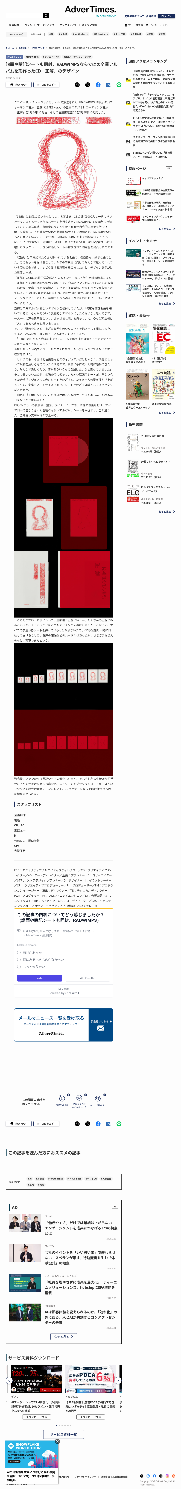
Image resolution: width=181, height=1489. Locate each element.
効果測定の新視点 (162, 404)
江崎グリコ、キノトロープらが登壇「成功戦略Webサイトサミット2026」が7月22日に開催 (158, 275)
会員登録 (151, 16)
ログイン (166, 16)
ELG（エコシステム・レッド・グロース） (155, 489)
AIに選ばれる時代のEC (159, 360)
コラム (28, 25)
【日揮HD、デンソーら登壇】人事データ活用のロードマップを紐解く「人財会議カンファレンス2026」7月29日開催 (158, 291)
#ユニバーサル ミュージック (77, 56)
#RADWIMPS (32, 56)
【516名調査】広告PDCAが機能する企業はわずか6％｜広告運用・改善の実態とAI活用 (90, 1406)
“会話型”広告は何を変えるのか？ (136, 360)
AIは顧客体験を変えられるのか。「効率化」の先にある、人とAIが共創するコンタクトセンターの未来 (81, 1317)
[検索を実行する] (46, 15)
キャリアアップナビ (152, 178)
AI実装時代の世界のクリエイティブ (137, 405)
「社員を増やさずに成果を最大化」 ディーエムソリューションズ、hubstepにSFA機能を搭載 (81, 1287)
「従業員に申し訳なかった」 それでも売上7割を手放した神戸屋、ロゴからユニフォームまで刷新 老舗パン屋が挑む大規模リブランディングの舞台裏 (154, 79)
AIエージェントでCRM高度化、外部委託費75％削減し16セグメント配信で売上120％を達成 (35, 1406)
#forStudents (80, 34)
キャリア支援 (89, 25)
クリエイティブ (68, 25)
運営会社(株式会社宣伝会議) (114, 1476)
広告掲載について (134, 16)
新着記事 (14, 25)
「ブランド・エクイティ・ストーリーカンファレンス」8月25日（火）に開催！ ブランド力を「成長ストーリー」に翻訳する (158, 257)
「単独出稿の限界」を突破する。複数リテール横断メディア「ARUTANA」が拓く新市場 (158, 206)
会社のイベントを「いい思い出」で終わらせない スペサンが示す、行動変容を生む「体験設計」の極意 (80, 1258)
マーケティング (45, 25)
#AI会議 (63, 34)
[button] (77, 84)
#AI (51, 34)
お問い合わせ (63, 1476)
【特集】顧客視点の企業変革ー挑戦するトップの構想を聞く (158, 192)
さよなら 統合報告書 (152, 436)
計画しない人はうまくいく (156, 461)
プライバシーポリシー (85, 1476)
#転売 (162, 34)
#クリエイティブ (51, 56)
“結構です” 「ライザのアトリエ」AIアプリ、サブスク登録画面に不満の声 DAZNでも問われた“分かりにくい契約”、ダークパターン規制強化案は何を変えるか (155, 102)
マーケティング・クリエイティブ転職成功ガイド (158, 218)
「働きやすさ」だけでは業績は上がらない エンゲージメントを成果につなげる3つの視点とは (81, 1228)
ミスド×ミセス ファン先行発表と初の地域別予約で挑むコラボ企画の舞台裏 (154, 141)
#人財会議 (136, 34)
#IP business (101, 34)
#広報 (150, 34)
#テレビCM (119, 34)
